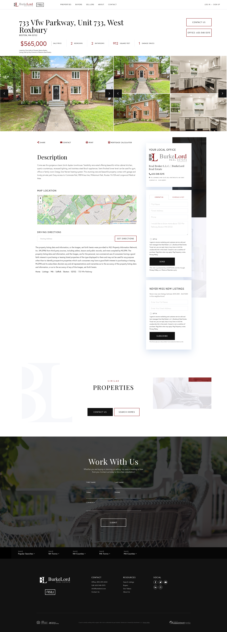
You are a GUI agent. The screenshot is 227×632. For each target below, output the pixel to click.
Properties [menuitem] (65, 4)
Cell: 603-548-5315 (98, 585)
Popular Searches (25, 553)
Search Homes (127, 412)
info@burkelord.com (99, 588)
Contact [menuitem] (112, 4)
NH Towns (52, 553)
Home (37, 271)
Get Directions (125, 238)
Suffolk (58, 271)
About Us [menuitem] (126, 592)
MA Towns (103, 553)
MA (52, 271)
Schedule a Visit (178, 197)
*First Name (91, 482)
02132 (73, 271)
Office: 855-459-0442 (99, 582)
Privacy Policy (154, 254)
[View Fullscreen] (40, 207)
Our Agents (162, 180)
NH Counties (78, 553)
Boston (66, 271)
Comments (90, 502)
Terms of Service (167, 270)
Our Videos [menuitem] (127, 588)
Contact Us (198, 22)
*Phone (117, 492)
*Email (88, 492)
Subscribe (162, 336)
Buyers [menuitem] (78, 4)
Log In (207, 5)
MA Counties (129, 553)
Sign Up (216, 5)
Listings (45, 271)
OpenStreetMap (124, 223)
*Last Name (119, 482)
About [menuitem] (101, 4)
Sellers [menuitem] (90, 4)
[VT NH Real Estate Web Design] (179, 622)
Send (162, 261)
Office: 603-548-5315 (199, 32)
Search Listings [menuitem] (128, 582)
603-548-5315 (157, 173)
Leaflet (115, 223)
